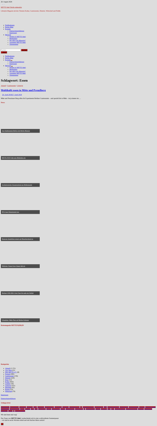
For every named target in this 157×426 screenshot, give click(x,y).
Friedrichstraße (124, 407)
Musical (62, 409)
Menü (4, 52)
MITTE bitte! (42, 409)
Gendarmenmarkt (134, 407)
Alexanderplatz (14, 407)
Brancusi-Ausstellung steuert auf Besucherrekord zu (17, 239)
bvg (81, 407)
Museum (48, 409)
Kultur (7, 382)
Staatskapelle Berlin (131, 409)
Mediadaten (13, 39)
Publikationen (9, 25)
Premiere (97, 409)
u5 (14, 411)
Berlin (35, 407)
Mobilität (8, 387)
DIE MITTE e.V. (11, 372)
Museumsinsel (56, 409)
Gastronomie (11, 86)
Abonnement (13, 44)
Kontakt (8, 29)
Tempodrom (4, 411)
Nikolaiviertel (79, 409)
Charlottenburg (98, 407)
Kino (7, 380)
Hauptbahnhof (5, 409)
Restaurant (104, 409)
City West (8, 370)
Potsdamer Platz (90, 409)
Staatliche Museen (120, 409)
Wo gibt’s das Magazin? (17, 40)
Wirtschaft (8, 391)
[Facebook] (2, 4)
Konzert (22, 409)
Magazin (8, 35)
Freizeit (7, 374)
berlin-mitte (40, 407)
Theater (10, 411)
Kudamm (27, 409)
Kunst (32, 409)
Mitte (36, 409)
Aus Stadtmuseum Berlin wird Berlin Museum (16, 131)
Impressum (13, 33)
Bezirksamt (65, 407)
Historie (7, 378)
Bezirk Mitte (58, 407)
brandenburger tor (74, 407)
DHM (105, 407)
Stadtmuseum (148, 409)
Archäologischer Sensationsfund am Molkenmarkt (17, 185)
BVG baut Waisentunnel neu (10, 212)
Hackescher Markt (150, 407)
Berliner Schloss (49, 407)
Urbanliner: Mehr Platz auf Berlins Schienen (15, 320)
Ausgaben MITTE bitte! (17, 42)
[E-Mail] (5, 4)
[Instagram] (3, 4)
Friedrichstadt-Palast (113, 407)
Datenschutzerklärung (16, 31)
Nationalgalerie (70, 409)
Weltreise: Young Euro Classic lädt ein (13, 266)
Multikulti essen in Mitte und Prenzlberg (23, 90)
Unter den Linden (20, 411)
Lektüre (7, 384)
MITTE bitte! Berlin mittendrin (11, 7)
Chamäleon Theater (88, 407)
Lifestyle (20, 86)
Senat (109, 409)
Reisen (7, 389)
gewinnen (142, 407)
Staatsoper (141, 409)
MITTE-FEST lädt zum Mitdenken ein (14, 158)
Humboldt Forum (15, 409)
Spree (112, 409)
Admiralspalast (5, 407)
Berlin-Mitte (9, 27)
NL (84, 409)
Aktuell (3, 86)
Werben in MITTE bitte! (17, 37)
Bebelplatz (30, 407)
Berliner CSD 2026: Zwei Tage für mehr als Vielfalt (18, 293)
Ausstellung (22, 407)
